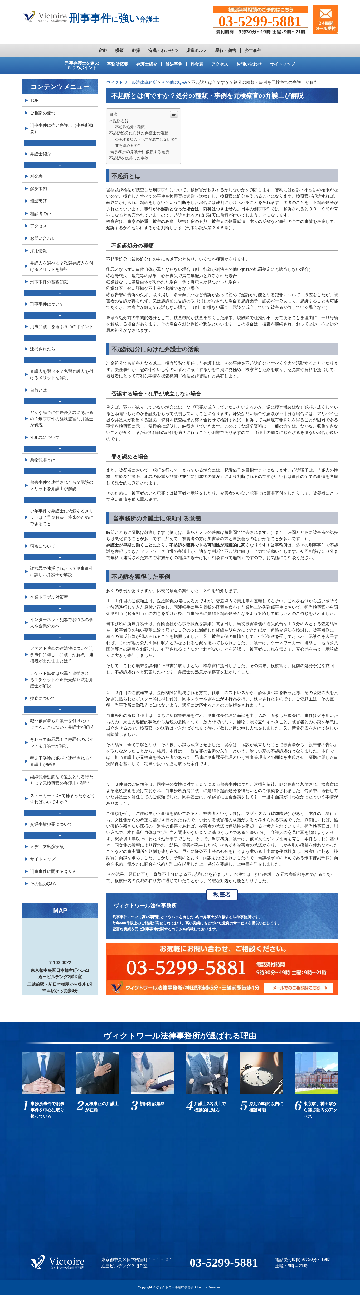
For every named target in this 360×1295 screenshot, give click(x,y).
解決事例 (174, 64)
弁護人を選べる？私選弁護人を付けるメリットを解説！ (61, 266)
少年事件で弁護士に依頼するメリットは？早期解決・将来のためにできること (61, 517)
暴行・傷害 (225, 50)
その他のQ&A (43, 884)
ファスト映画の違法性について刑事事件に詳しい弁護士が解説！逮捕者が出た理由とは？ (61, 654)
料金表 (197, 64)
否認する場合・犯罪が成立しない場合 (146, 139)
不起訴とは (119, 120)
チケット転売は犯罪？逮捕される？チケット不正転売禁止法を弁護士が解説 (61, 679)
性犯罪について (45, 437)
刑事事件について (47, 304)
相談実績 (38, 201)
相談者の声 (40, 213)
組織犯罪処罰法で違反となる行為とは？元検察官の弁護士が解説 (61, 780)
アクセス (219, 64)
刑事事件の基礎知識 (49, 282)
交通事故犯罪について (51, 824)
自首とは (38, 390)
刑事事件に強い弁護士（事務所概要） (61, 128)
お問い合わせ (249, 64)
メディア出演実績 (47, 846)
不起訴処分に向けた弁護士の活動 (138, 133)
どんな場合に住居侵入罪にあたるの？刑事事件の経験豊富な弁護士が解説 (61, 418)
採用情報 (38, 250)
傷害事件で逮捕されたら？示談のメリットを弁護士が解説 (61, 485)
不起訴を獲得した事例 (129, 158)
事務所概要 (117, 64)
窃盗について (42, 546)
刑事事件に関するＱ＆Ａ (53, 871)
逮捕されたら (42, 349)
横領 (119, 50)
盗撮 (136, 50)
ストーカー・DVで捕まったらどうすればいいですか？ (62, 798)
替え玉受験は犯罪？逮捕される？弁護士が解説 (61, 761)
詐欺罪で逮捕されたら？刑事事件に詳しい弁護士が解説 (61, 571)
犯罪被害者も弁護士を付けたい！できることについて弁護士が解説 (61, 724)
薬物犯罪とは (42, 460)
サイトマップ (282, 64)
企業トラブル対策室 (49, 597)
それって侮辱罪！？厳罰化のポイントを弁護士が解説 (61, 742)
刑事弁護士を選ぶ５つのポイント (82, 65)
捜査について (42, 698)
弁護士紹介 (146, 64)
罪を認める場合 (128, 145)
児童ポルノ (196, 50)
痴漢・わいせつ (163, 50)
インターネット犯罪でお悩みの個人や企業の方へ (61, 622)
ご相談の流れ (42, 113)
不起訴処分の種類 (130, 127)
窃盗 (103, 50)
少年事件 (253, 50)
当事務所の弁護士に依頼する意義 (139, 151)
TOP (34, 100)
